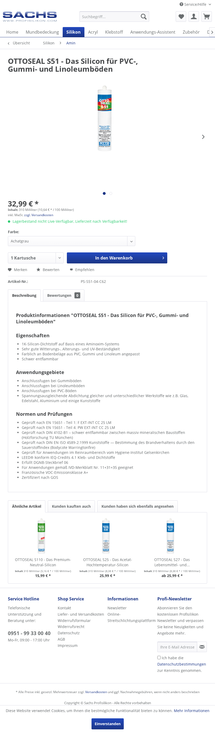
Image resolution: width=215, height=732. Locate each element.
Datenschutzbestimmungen (181, 664)
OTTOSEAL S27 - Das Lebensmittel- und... (172, 562)
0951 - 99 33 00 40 (29, 633)
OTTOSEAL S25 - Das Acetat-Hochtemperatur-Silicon (107, 562)
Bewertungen (62, 295)
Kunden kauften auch (71, 506)
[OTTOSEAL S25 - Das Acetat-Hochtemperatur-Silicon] (107, 536)
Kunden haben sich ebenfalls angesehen (137, 506)
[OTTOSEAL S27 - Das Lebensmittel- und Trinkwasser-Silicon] (172, 536)
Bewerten (51, 269)
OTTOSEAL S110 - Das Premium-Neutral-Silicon (43, 562)
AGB (61, 639)
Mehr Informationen (191, 710)
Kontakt (64, 607)
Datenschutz (69, 632)
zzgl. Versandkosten (38, 215)
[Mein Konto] (194, 16)
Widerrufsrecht (71, 626)
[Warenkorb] (206, 16)
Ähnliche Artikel (26, 506)
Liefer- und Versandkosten (81, 614)
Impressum (68, 645)
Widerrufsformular (74, 620)
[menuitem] (114, 16)
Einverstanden (108, 723)
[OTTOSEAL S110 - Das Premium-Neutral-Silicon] (43, 536)
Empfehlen (84, 269)
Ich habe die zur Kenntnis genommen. (181, 664)
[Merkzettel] (181, 16)
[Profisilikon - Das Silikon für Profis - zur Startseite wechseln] (30, 17)
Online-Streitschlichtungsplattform (131, 617)
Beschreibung (24, 295)
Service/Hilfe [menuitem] (195, 4)
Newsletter (117, 607)
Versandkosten (96, 692)
